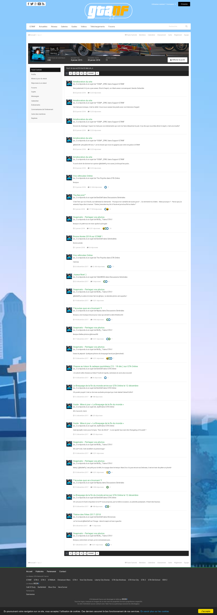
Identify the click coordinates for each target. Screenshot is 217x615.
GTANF (32, 26)
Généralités (112, 239)
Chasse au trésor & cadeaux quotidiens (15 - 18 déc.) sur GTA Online (105, 366)
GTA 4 (75, 580)
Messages (35, 96)
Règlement (178, 35)
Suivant (91, 73)
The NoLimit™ (79, 195)
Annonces (111, 517)
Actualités (43, 26)
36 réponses (97, 378)
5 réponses (96, 281)
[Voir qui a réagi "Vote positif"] (105, 228)
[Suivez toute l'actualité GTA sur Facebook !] (28, 3)
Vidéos (84, 26)
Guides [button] (74, 26)
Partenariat (51, 571)
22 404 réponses (95, 187)
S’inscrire (184, 4)
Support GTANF (118, 84)
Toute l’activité (36, 70)
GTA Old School (154, 580)
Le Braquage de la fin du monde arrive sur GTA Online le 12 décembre (105, 385)
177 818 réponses (95, 209)
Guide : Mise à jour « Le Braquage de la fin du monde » (98, 404)
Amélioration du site (82, 81)
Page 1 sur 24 (106, 73)
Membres (142, 35)
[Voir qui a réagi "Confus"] (107, 472)
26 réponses (93, 247)
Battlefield (42, 587)
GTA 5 (43, 580)
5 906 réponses (98, 320)
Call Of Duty (31, 587)
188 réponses (97, 397)
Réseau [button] (54, 26)
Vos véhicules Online (83, 176)
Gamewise (30, 594)
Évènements (35, 105)
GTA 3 (143, 580)
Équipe (186, 35)
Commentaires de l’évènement (42, 109)
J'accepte (205, 611)
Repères (34, 118)
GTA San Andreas (119, 580)
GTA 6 (36, 580)
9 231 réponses (94, 228)
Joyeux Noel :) (79, 274)
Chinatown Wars (64, 580)
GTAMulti (51, 580)
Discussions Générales (116, 198)
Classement (161, 35)
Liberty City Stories (102, 580)
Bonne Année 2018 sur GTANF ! (87, 236)
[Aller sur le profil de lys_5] (69, 83)
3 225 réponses (95, 93)
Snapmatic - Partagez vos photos (88, 217)
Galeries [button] (64, 26)
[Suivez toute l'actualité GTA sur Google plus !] (35, 3)
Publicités (40, 571)
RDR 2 (164, 580)
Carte (170, 35)
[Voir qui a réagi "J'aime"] (105, 187)
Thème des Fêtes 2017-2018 (87, 514)
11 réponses (96, 526)
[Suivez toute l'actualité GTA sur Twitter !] (32, 3)
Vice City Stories (86, 580)
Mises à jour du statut (39, 79)
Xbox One (52, 587)
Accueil (29, 571)
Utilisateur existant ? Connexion (163, 4)
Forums (111, 26)
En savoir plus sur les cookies (155, 611)
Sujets (33, 92)
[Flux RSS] (43, 3)
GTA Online (115, 178)
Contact (62, 571)
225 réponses (97, 415)
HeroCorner (62, 587)
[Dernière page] (97, 73)
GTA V (109, 219)
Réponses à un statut (39, 83)
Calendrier (151, 35)
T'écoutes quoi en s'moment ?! (87, 308)
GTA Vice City (133, 580)
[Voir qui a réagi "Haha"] (107, 209)
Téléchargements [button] (97, 26)
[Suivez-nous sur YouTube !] (39, 3)
